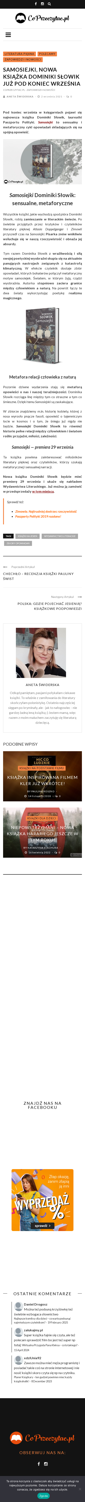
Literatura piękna (19, 54)
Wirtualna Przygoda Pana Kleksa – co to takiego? (50, 1345)
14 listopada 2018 (40, 796)
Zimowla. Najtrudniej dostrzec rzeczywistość (46, 511)
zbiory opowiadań (18, 543)
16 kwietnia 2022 (39, 852)
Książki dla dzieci (41, 818)
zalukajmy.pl (33, 1330)
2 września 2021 (52, 96)
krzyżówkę (60, 1309)
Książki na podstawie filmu (42, 768)
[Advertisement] (37, 1261)
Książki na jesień (27, 536)
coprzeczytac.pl (14, 89)
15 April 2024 (21, 1350)
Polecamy (47, 54)
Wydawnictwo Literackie (60, 536)
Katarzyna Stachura (43, 847)
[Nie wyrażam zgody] (80, 1489)
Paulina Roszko (43, 791)
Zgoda (43, 1495)
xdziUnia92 (32, 1358)
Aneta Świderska (20, 96)
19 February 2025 (58, 1322)
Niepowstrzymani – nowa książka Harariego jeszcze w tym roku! (42, 833)
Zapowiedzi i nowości (23, 59)
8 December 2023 (41, 1381)
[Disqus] (42, 933)
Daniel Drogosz (35, 1304)
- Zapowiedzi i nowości (40, 89)
